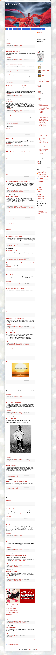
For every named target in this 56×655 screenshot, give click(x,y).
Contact (10, 29)
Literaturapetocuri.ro (41, 181)
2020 (39, 86)
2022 (39, 85)
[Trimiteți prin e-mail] (24, 45)
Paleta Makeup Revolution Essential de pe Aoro (16, 555)
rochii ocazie (22, 413)
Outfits (32, 29)
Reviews (28, 29)
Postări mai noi (9, 639)
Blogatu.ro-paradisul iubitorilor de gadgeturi (15, 288)
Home (7, 29)
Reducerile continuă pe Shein (12, 584)
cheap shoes (15, 207)
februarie (40, 104)
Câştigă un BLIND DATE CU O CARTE (43, 81)
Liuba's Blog (40, 173)
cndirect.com (15, 259)
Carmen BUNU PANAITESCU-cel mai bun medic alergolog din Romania (43, 79)
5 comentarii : (21, 110)
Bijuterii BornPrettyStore (11, 274)
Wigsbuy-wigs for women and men (13, 138)
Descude (39, 187)
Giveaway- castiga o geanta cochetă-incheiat (45, 75)
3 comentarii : (21, 231)
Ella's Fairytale (13, 4)
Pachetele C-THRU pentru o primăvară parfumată (16, 481)
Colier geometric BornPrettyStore (13, 492)
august (40, 97)
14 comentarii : (21, 412)
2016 (39, 91)
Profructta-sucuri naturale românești (14, 64)
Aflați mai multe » (8, 43)
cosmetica (12, 111)
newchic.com (16, 413)
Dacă (7, 361)
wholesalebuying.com (21, 191)
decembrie (40, 92)
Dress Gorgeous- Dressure (42, 209)
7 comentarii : (21, 396)
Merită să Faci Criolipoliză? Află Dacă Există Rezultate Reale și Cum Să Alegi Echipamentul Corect (43, 196)
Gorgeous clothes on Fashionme (42, 208)
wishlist (33, 327)
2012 (39, 163)
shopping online (25, 111)
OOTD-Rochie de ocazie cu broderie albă (14, 33)
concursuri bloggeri (11, 60)
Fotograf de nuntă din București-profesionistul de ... (43, 118)
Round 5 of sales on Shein (11, 524)
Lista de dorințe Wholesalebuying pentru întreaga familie (18, 181)
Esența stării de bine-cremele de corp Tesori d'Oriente (17, 85)
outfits (19, 46)
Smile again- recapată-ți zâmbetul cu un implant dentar (17, 211)
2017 (39, 90)
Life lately (8, 128)
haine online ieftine (15, 46)
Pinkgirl (39, 194)
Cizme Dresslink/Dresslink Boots (13, 508)
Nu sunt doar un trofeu (11, 627)
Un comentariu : (21, 145)
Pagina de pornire (20, 639)
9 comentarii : (21, 45)
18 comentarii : (21, 459)
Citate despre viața (10, 75)
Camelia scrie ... (40, 189)
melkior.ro (16, 111)
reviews (12, 96)
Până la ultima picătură (41, 190)
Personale (23, 29)
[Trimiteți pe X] (26, 45)
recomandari (10, 71)
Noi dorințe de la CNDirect (12, 250)
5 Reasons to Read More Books (42, 174)
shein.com (22, 46)
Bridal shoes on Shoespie (11, 571)
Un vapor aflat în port (10, 541)
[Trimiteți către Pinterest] (28, 45)
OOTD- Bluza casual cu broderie (13, 304)
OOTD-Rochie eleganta (11, 332)
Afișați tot (49, 199)
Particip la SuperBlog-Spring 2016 (13, 51)
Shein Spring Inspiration (11, 223)
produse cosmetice (20, 111)
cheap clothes (11, 46)
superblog (15, 60)
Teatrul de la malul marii (41, 198)
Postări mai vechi (32, 639)
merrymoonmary (29, 649)
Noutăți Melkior (9, 101)
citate (10, 82)
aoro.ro (10, 566)
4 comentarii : (21, 59)
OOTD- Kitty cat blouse (11, 418)
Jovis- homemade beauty (11, 167)
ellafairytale (40, 32)
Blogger (36, 649)
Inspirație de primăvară (11, 465)
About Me (15, 29)
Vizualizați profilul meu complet (41, 33)
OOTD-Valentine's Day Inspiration (13, 402)
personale (12, 82)
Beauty (36, 29)
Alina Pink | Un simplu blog (42, 175)
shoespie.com (15, 580)
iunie (40, 99)
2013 (39, 162)
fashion (22, 207)
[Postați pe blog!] (25, 45)
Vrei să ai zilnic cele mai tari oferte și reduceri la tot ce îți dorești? (20, 262)
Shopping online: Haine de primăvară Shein (15, 318)
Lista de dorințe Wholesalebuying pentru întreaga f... (43, 121)
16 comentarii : (21, 283)
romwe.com (24, 460)
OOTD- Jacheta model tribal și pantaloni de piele (16, 387)
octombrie (40, 94)
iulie (39, 98)
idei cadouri (10, 245)
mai (39, 100)
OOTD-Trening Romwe (11, 348)
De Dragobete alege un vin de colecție (14, 236)
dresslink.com (19, 207)
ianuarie (40, 158)
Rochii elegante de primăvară (12, 115)
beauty (10, 96)
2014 (39, 161)
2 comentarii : (21, 95)
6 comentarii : (21, 502)
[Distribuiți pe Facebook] (27, 45)
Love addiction (40, 178)
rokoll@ (39, 191)
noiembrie (40, 93)
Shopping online (41, 29)
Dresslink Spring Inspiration (12, 196)
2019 (39, 87)
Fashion (19, 29)
